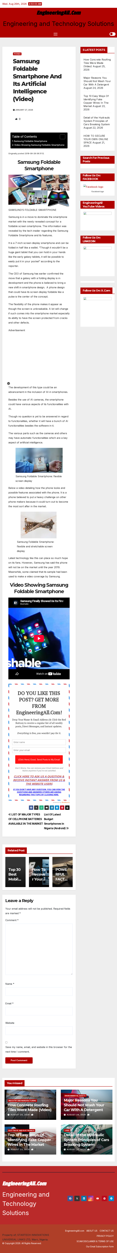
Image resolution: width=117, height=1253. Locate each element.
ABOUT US (91, 1230)
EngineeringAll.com (58, 12)
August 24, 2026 (77, 1115)
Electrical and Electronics (21, 1130)
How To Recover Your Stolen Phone (39, 879)
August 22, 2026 (77, 1149)
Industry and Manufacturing (22, 1101)
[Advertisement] (39, 358)
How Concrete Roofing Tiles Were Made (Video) (97, 63)
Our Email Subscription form (100, 1246)
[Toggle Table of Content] (61, 136)
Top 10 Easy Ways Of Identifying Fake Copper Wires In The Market (29, 1140)
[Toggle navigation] (55, 34)
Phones (17, 54)
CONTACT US (107, 1230)
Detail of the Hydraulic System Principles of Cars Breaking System (96, 121)
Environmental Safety (75, 1096)
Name (9, 983)
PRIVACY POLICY (105, 1236)
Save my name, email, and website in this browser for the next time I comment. (38, 1049)
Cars (67, 1130)
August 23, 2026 (20, 1149)
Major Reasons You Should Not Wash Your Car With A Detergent (97, 81)
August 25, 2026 (20, 1115)
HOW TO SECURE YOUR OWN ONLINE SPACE (95, 139)
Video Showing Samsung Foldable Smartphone (39, 145)
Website (9, 1022)
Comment (12, 920)
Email (9, 1003)
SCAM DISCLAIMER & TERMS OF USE (95, 1241)
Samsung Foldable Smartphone (30, 141)
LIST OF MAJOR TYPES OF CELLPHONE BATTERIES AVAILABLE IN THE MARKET (25, 819)
